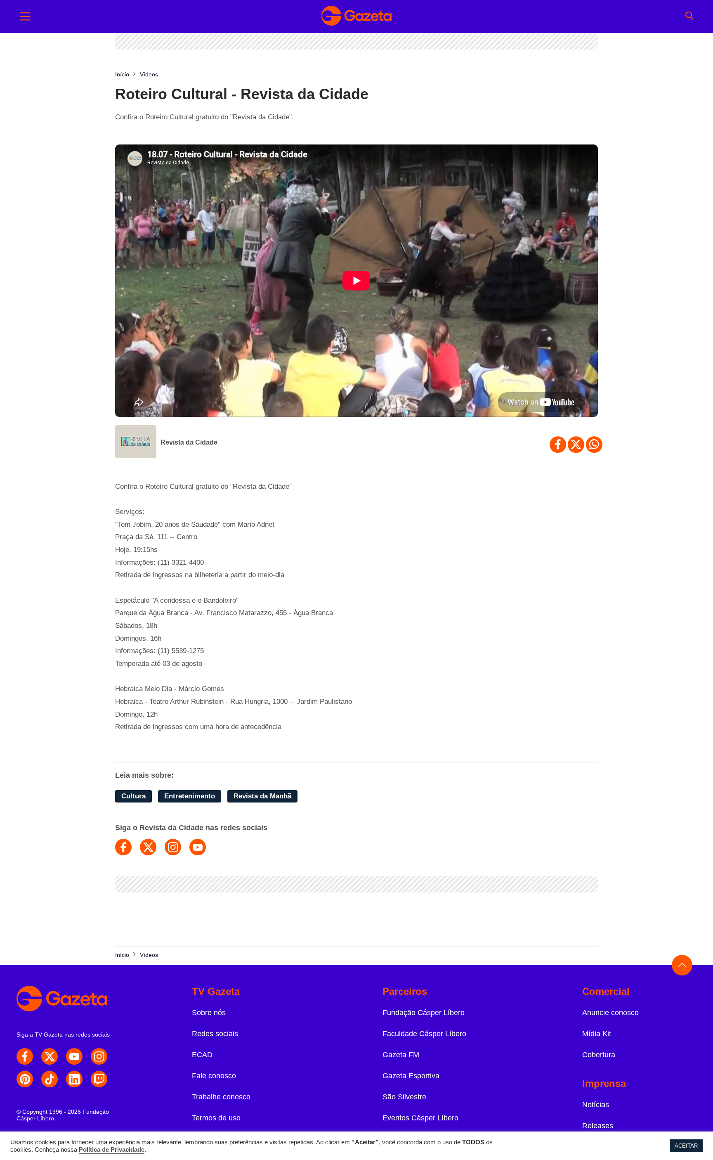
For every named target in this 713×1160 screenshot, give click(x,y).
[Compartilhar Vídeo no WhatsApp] (594, 444)
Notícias (595, 1105)
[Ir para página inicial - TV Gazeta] (356, 16)
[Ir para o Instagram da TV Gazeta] (99, 1056)
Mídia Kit (596, 1034)
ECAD (202, 1055)
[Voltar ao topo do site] (682, 965)
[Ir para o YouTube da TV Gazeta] (74, 1056)
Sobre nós (209, 1012)
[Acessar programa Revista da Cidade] (135, 442)
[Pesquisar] (689, 16)
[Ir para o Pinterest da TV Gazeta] (25, 1079)
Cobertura (598, 1055)
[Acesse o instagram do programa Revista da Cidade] (173, 847)
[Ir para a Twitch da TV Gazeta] (99, 1079)
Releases (597, 1126)
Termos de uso (216, 1118)
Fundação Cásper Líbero (423, 1012)
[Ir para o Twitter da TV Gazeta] (49, 1056)
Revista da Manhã (262, 796)
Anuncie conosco (610, 1012)
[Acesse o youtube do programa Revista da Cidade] (197, 847)
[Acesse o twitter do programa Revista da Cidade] (148, 847)
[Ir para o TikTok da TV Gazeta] (49, 1079)
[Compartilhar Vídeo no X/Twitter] (576, 444)
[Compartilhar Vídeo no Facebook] (558, 444)
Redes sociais (215, 1034)
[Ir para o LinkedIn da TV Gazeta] (74, 1079)
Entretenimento (189, 796)
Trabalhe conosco (221, 1097)
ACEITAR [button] (686, 1146)
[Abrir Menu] (25, 16)
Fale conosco (214, 1076)
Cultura (133, 796)
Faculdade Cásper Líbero (424, 1034)
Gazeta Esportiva (410, 1076)
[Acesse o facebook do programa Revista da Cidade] (123, 847)
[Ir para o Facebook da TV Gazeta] (25, 1056)
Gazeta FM (400, 1055)
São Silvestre (404, 1097)
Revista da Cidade (189, 442)
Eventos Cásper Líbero (420, 1118)
